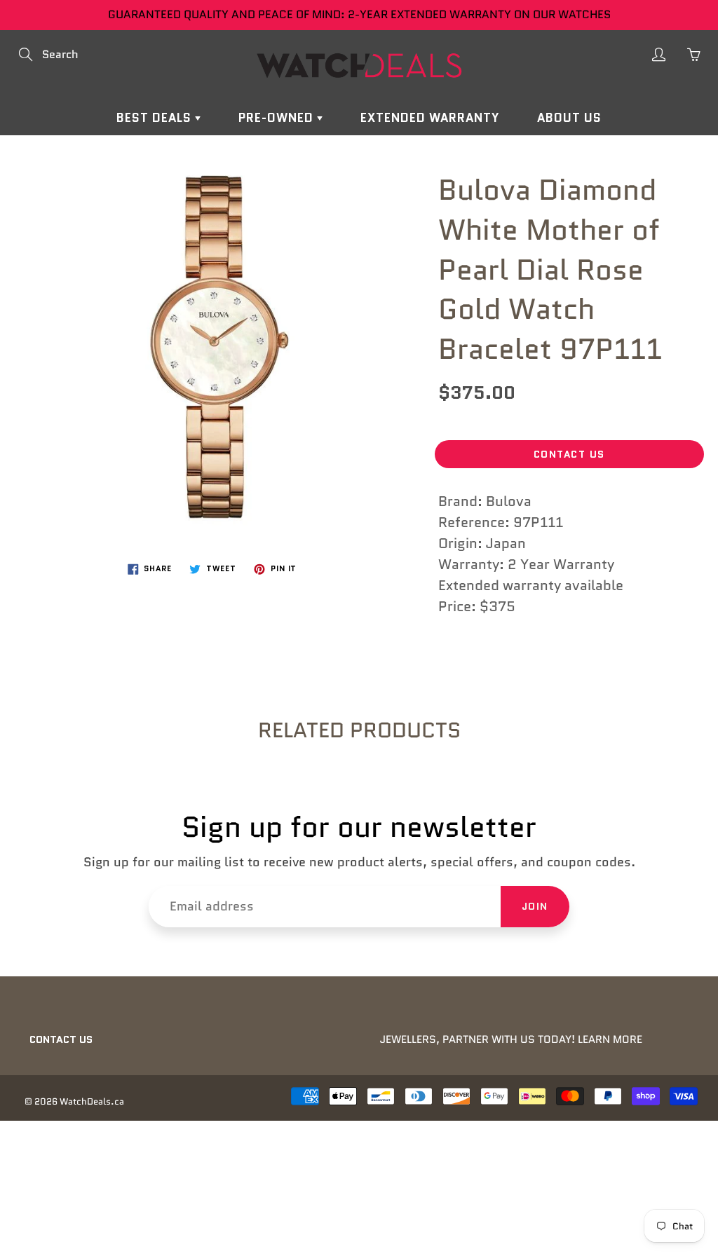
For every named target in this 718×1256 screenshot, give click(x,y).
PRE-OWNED (277, 117)
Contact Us (569, 454)
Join (535, 906)
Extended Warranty (429, 117)
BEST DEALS (155, 117)
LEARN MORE (610, 1039)
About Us (569, 117)
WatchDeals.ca (92, 1101)
